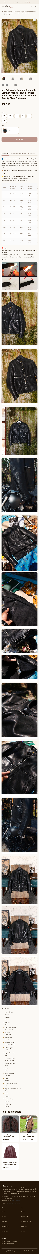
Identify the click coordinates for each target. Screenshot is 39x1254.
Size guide (24, 1226)
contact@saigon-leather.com (12, 1203)
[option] (4, 116)
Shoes (3, 1212)
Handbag (4, 1221)
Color (3, 125)
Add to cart (19, 139)
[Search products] (27, 7)
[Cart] (35, 7)
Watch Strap (5, 1226)
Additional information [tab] (18, 153)
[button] (34, 20)
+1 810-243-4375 (16, 1200)
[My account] (31, 7)
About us (23, 1212)
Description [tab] (5, 153)
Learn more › (31, 2)
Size (3, 112)
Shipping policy (25, 1216)
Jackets (10, 11)
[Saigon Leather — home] (9, 6)
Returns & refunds (26, 1221)
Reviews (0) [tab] (31, 153)
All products (5, 1231)
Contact (23, 1231)
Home (5, 11)
